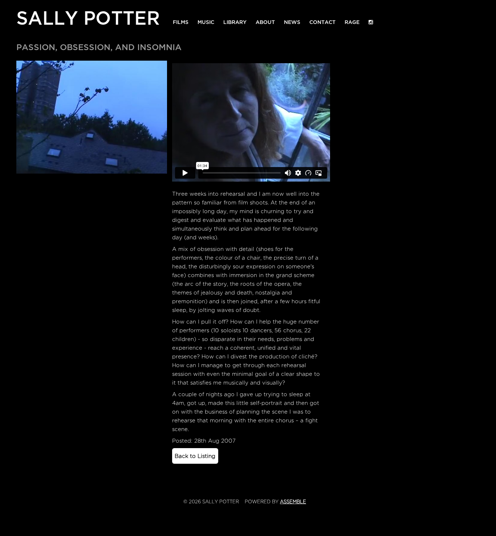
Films (180, 20)
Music (206, 20)
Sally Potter (88, 16)
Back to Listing (195, 456)
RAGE (352, 20)
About (265, 20)
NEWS (292, 20)
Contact (322, 20)
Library (235, 20)
